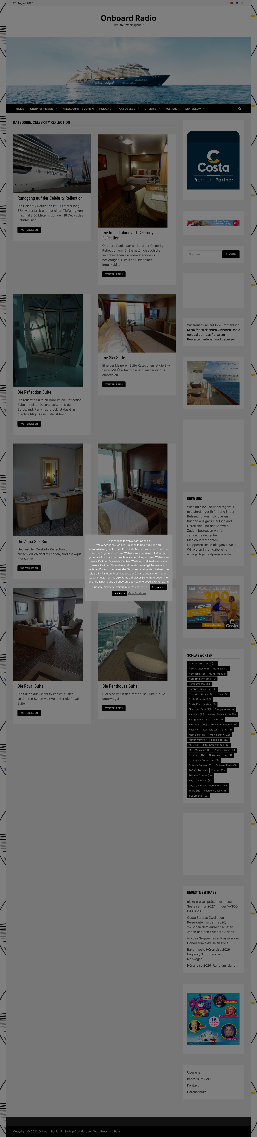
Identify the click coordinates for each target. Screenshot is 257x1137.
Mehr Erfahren (137, 593)
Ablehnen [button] (119, 593)
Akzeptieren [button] (158, 587)
